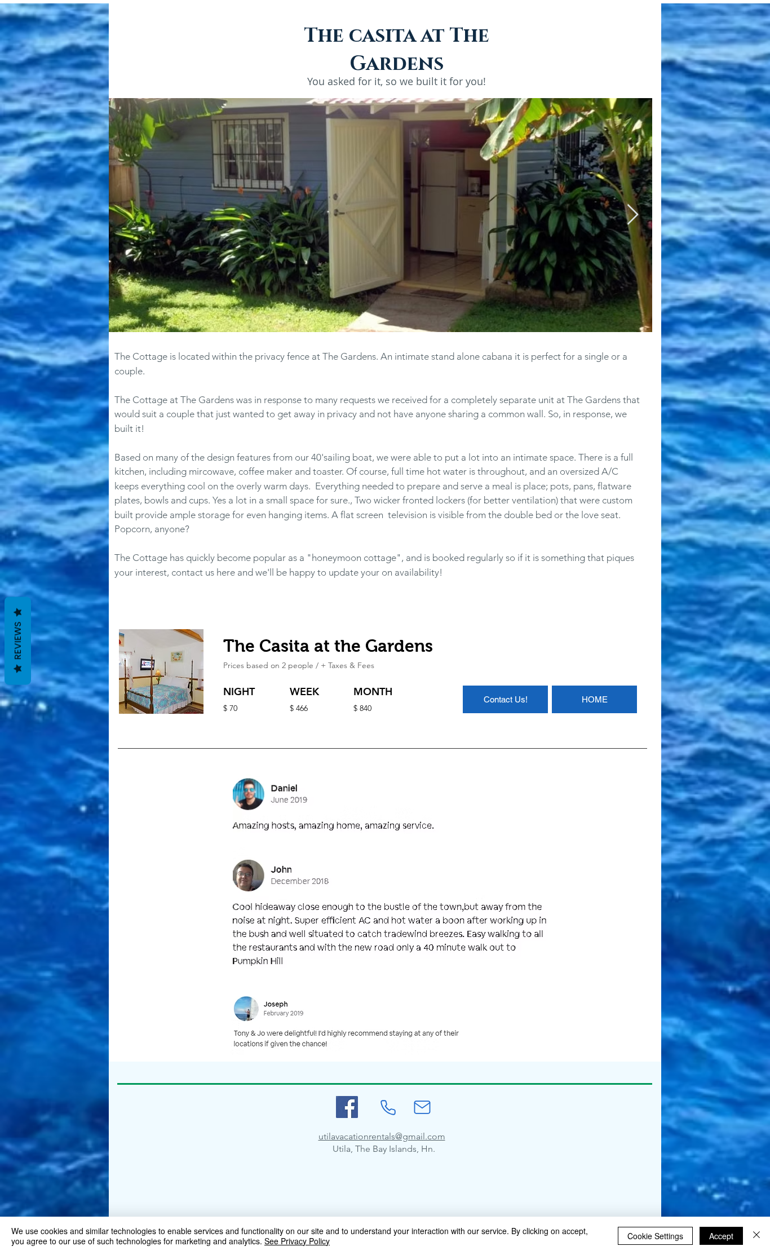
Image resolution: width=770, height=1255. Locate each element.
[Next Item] (632, 215)
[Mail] (422, 1107)
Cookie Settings (655, 1235)
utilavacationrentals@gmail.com (381, 1136)
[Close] (756, 1236)
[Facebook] (347, 1107)
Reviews (17, 641)
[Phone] (388, 1107)
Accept (721, 1235)
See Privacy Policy (297, 1241)
